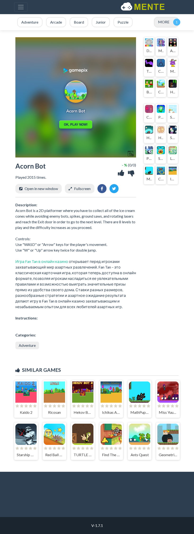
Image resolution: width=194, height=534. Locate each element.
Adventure (27, 345)
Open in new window (41, 188)
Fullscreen (82, 188)
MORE (163, 22)
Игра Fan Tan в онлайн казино (41, 261)
